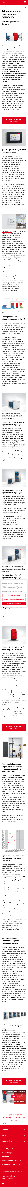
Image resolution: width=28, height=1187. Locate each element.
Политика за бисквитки (8, 1176)
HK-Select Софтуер (7, 1153)
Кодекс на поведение (8, 1178)
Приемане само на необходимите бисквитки (14, 599)
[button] (14, 120)
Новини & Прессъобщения (9, 1149)
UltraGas (4, 256)
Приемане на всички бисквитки (14, 603)
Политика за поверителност (10, 1173)
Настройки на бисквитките (14, 595)
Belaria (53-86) (7, 231)
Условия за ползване (15, 1171)
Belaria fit (9, 339)
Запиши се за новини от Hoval (10, 1160)
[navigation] (25, 2)
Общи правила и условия (9, 1175)
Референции (5, 1157)
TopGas (7, 1050)
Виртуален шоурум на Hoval (9, 1164)
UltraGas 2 (14, 371)
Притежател (5, 1171)
